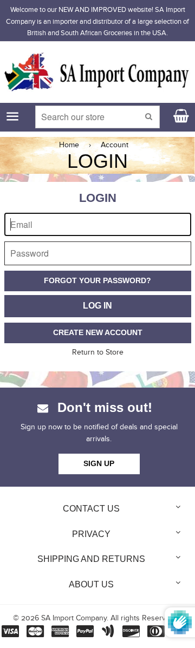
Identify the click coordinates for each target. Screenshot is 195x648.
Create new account (97, 332)
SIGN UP (98, 463)
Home (69, 145)
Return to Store (97, 352)
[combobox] (98, 117)
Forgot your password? (97, 280)
